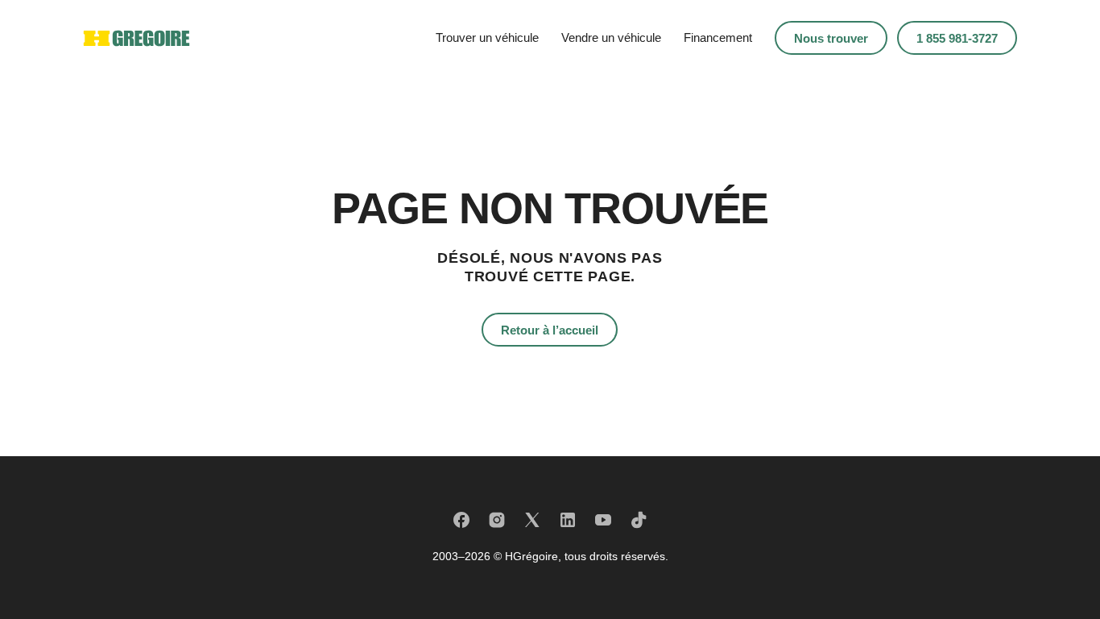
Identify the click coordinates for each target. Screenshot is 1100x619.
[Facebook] (461, 520)
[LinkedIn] (567, 520)
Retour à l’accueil (549, 330)
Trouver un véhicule (487, 37)
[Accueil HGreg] (136, 38)
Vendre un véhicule (611, 37)
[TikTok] (638, 520)
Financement (718, 37)
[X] (532, 520)
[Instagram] (497, 520)
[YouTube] (603, 520)
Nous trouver (831, 38)
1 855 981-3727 (957, 38)
